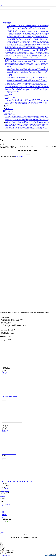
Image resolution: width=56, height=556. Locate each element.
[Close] (0, 533)
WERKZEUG (3, 506)
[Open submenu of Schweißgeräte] (9, 23)
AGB (2, 513)
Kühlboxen (19, 156)
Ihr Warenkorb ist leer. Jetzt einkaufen (5, 555)
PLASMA (3, 505)
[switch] (3, 552)
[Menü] (4, 547)
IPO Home (16, 156)
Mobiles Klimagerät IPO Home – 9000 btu (9, 454)
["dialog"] (28, 550)
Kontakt (3, 512)
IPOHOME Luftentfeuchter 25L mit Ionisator (9, 396)
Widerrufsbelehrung (4, 516)
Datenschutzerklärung (4, 514)
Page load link (2, 532)
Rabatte (22, 156)
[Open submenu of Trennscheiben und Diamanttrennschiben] (14, 114)
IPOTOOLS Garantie (4, 515)
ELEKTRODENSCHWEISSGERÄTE (7, 504)
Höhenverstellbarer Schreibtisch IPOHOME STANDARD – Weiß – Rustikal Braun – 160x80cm (18, 481)
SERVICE (3, 517)
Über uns (3, 511)
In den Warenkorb (4, 372)
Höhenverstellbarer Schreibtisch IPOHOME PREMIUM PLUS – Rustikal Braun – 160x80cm (17, 423)
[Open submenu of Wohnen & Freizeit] (8, 95)
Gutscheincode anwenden (10, 552)
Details (7, 372)
